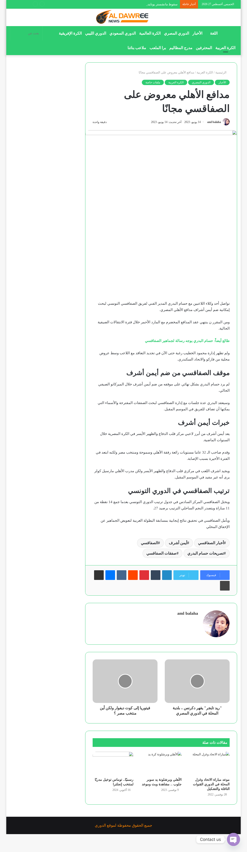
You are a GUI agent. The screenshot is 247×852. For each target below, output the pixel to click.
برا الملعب (158, 48)
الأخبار (197, 33)
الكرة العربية (225, 48)
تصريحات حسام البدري (205, 553)
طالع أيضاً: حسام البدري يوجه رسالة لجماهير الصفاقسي (187, 341)
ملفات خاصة (152, 82)
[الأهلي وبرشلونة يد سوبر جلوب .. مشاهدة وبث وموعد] (161, 763)
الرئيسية (221, 72)
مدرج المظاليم (180, 48)
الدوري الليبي (95, 33)
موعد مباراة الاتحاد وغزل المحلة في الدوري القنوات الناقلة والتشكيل (211, 784)
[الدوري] (123, 17)
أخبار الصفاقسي (211, 543)
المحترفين (204, 48)
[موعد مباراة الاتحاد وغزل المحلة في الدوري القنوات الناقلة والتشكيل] (209, 763)
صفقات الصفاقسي (161, 553)
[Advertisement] (161, 264)
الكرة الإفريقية (70, 33)
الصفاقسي (149, 543)
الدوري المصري (176, 33)
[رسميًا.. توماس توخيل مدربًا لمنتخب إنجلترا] (113, 763)
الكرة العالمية (150, 33)
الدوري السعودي (123, 33)
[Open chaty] (233, 839)
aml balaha (214, 122)
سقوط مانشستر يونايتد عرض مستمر (153, 4)
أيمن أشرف (178, 543)
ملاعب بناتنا (137, 48)
